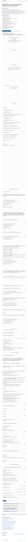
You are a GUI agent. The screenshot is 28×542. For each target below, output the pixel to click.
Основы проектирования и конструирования (8, 523)
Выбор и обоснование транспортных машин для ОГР (9, 522)
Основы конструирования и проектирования (8, 524)
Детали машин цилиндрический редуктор (8, 527)
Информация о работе (14, 514)
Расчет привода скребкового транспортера (8, 528)
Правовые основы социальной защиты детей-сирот (9, 521)
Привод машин (4, 535)
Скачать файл (20, 34)
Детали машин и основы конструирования (8, 518)
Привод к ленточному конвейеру (6, 529)
